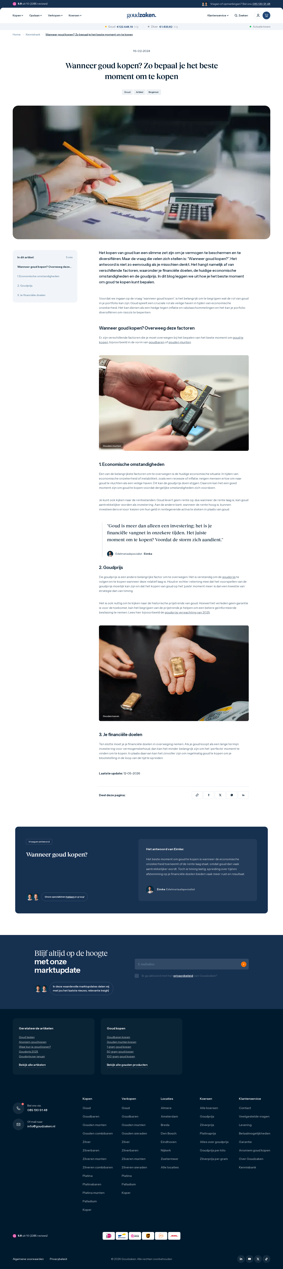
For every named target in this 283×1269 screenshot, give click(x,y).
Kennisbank (33, 34)
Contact (245, 1112)
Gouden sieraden (134, 1137)
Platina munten (94, 1197)
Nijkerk (166, 1154)
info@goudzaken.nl (41, 1130)
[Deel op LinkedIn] (243, 795)
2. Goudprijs (25, 285)
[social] (241, 1263)
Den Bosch (169, 1137)
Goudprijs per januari (32, 1060)
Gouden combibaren (98, 1137)
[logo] (141, 15)
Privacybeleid (58, 1263)
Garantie (245, 1146)
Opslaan (34, 15)
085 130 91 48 (261, 4)
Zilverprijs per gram (214, 1163)
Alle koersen (209, 1112)
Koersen (74, 15)
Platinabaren (92, 1188)
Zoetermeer (169, 1163)
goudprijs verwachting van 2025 (187, 612)
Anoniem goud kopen (32, 1046)
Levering (245, 1129)
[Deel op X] (220, 795)
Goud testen (27, 1041)
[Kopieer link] (197, 795)
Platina (88, 1180)
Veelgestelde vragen (254, 1120)
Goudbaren (91, 1120)
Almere (166, 1112)
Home (17, 34)
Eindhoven (169, 1146)
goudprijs (229, 577)
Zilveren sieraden (134, 1171)
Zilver (87, 1146)
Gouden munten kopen (121, 1046)
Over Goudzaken (251, 1163)
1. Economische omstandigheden (38, 276)
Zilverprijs (207, 1129)
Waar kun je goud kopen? (35, 1051)
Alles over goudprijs (214, 1146)
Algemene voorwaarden (28, 1263)
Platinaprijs (208, 1137)
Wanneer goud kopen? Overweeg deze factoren (43, 267)
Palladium (90, 1205)
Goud (87, 1112)
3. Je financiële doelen (31, 295)
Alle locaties (170, 1171)
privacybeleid (183, 978)
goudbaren (156, 342)
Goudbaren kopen (118, 1041)
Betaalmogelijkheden (254, 1137)
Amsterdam (169, 1120)
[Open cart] (266, 15)
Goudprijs (207, 1120)
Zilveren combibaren (98, 1171)
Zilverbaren (91, 1154)
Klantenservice (217, 15)
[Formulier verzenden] (243, 966)
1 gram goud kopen (119, 1051)
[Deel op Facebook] (208, 795)
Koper (87, 1214)
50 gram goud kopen (120, 1055)
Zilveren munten (94, 1163)
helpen (70, 896)
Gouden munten (94, 1129)
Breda (165, 1129)
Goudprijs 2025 (28, 1055)
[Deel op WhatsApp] (231, 795)
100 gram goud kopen (121, 1060)
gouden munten (179, 342)
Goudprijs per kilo (212, 1154)
